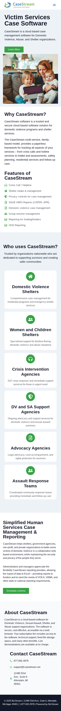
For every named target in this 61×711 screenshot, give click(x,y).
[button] (54, 5)
